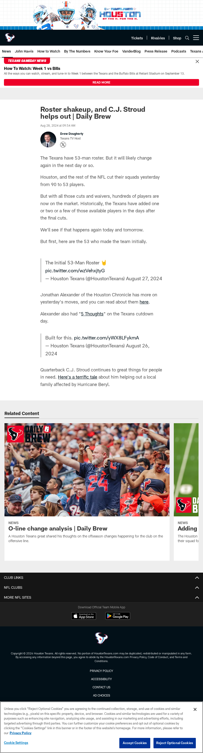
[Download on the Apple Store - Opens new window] (84, 616)
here (144, 302)
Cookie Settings (16, 743)
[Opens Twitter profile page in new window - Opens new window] (63, 145)
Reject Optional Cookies (174, 743)
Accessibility (101, 679)
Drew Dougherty (71, 133)
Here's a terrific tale (77, 377)
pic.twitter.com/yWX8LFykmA (106, 337)
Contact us (101, 687)
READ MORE (101, 82)
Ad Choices (101, 695)
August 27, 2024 (144, 278)
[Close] (197, 62)
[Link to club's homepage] (10, 36)
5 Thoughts (92, 313)
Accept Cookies (135, 743)
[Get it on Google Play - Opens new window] (118, 618)
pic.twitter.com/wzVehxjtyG (75, 270)
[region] (101, 727)
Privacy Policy (101, 670)
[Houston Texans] (101, 638)
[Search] (187, 37)
